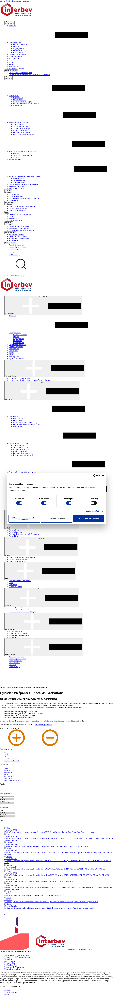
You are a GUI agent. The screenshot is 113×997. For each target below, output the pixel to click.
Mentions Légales (10, 992)
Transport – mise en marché (22, 155)
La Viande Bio (9, 963)
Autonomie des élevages (21, 128)
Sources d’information (16, 188)
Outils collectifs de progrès (22, 102)
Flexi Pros (12, 253)
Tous (6, 753)
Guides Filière (14, 200)
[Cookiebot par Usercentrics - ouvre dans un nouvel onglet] (95, 476)
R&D (11, 64)
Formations (13, 218)
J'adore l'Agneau (10, 961)
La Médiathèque (14, 255)
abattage (7, 755)
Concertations (18, 106)
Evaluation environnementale (23, 134)
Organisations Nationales (17, 54)
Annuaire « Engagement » (18, 208)
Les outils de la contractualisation (20, 73)
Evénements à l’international (19, 228)
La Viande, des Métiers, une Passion (17, 957)
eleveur (6, 774)
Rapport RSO (18, 98)
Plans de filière (14, 58)
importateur (8, 778)
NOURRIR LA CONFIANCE (20, 239)
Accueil (2, 687)
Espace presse (24, 1)
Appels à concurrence (16, 68)
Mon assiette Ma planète (12, 969)
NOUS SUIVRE (15, 241)
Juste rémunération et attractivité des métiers (24, 184)
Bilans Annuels (18, 52)
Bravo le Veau (9, 959)
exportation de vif (10, 759)
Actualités (12, 26)
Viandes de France (15, 220)
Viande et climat (18, 125)
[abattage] (7, 799)
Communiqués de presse (17, 247)
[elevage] (7, 801)
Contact (7, 990)
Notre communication (16, 235)
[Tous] (7, 797)
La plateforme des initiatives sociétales (26, 104)
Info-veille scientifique (16, 186)
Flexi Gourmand (14, 251)
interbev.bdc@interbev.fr (43, 725)
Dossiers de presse (15, 249)
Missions (16, 47)
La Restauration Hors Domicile (20, 214)
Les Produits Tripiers (11, 965)
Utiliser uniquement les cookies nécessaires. (24, 519)
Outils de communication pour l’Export (22, 230)
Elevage (16, 153)
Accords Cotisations (16, 196)
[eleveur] (7, 816)
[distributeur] (7, 814)
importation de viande (12, 761)
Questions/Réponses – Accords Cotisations (24, 198)
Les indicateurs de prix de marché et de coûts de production (29, 75)
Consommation (18, 178)
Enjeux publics (14, 66)
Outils (11, 216)
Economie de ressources (21, 132)
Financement (17, 51)
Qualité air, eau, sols (20, 130)
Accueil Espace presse (16, 245)
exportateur (8, 776)
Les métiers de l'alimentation (14, 967)
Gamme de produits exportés (19, 226)
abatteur (7, 770)
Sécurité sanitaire (19, 180)
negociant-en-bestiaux (12, 780)
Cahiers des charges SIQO (18, 210)
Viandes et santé (18, 182)
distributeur (8, 772)
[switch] (44, 503)
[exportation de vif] (7, 803)
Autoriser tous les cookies (89, 519)
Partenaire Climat (15, 159)
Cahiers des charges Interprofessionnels (22, 206)
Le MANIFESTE (19, 100)
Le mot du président (20, 45)
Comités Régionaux (16, 56)
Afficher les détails (93, 511)
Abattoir (16, 157)
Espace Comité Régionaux (9, 1)
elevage (7, 757)
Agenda (11, 62)
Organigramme (18, 49)
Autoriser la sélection (56, 519)
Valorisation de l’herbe (21, 126)
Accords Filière (14, 194)
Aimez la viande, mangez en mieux (16, 955)
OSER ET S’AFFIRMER (18, 237)
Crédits (6, 994)
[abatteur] (7, 813)
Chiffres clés (13, 60)
